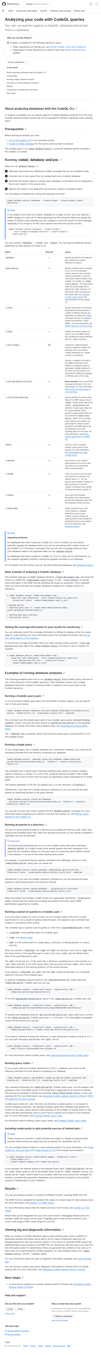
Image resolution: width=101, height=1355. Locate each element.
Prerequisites (14, 129)
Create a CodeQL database (21, 143)
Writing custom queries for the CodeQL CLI (77, 436)
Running (31, 160)
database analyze (72, 526)
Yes (11, 1309)
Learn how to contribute (59, 1320)
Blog (69, 1346)
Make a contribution (64, 1316)
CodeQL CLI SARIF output (42, 1203)
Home (10, 11)
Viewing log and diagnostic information (33, 1229)
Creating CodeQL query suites (48, 1115)
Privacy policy (10, 1313)
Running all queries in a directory (24, 824)
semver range (26, 937)
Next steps (12, 1277)
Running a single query (18, 744)
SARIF (88, 315)
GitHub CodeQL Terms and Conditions (68, 47)
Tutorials (43, 11)
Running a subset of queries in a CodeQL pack (32, 911)
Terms (25, 1346)
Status (40, 1346)
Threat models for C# (45, 1150)
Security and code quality (26, 11)
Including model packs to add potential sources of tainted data (42, 1128)
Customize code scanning (60, 11)
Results (10, 1188)
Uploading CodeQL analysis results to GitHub (64, 1096)
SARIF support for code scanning (78, 326)
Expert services (59, 1346)
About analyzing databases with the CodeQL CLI (39, 108)
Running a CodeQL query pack (23, 695)
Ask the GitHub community (18, 1331)
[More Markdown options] (27, 62)
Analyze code (79, 11)
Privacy (33, 1346)
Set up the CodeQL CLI (19, 140)
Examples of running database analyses (33, 673)
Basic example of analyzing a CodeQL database (33, 571)
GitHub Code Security (75, 50)
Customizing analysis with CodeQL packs (69, 1055)
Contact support (14, 1334)
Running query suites (17, 1063)
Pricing (48, 1346)
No (21, 1309)
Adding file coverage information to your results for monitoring (42, 627)
